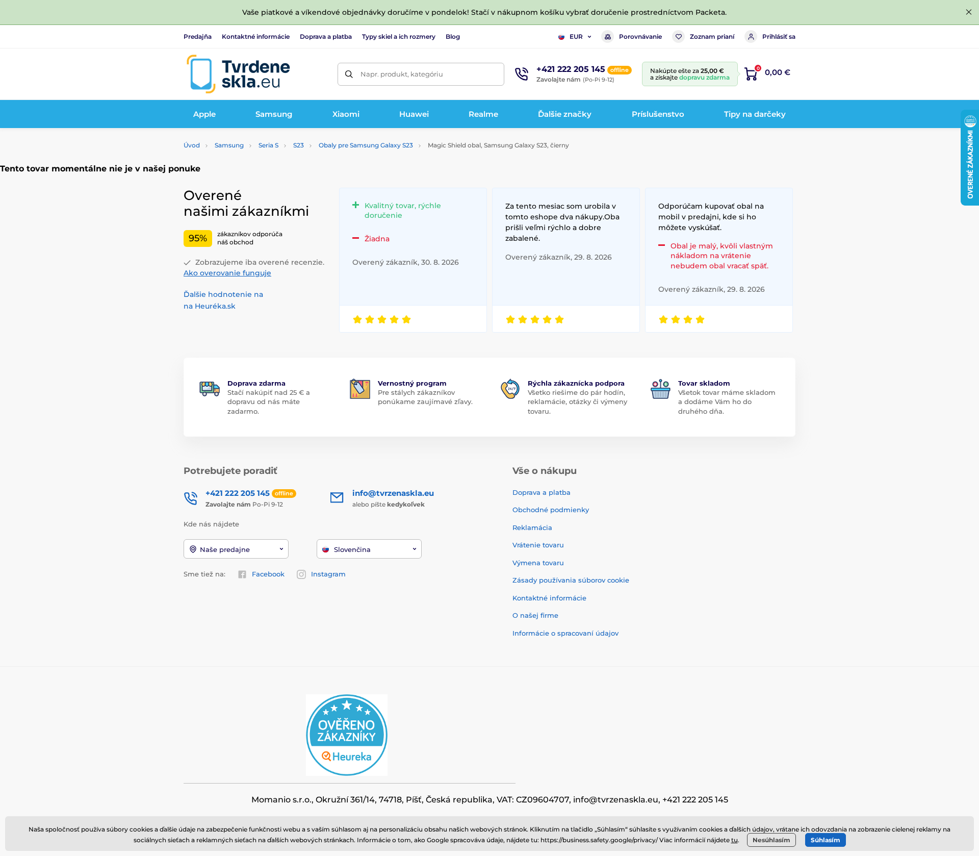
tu (734, 840)
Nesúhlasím (771, 840)
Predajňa (198, 36)
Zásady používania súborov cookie (570, 580)
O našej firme (535, 615)
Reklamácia (532, 527)
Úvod (192, 145)
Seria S (268, 145)
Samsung (229, 145)
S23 (298, 145)
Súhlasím (825, 840)
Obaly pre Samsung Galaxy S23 (366, 145)
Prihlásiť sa (778, 36)
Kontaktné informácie (256, 36)
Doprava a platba (326, 36)
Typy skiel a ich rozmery (398, 36)
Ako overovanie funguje (227, 273)
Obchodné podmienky (550, 510)
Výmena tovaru (538, 563)
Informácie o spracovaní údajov (565, 633)
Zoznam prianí (712, 36)
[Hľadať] (349, 74)
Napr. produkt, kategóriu (401, 74)
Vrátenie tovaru (538, 545)
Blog (453, 36)
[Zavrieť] (969, 12)
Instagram (328, 574)
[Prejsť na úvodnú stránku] (238, 74)
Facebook (268, 574)
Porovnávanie (640, 36)
